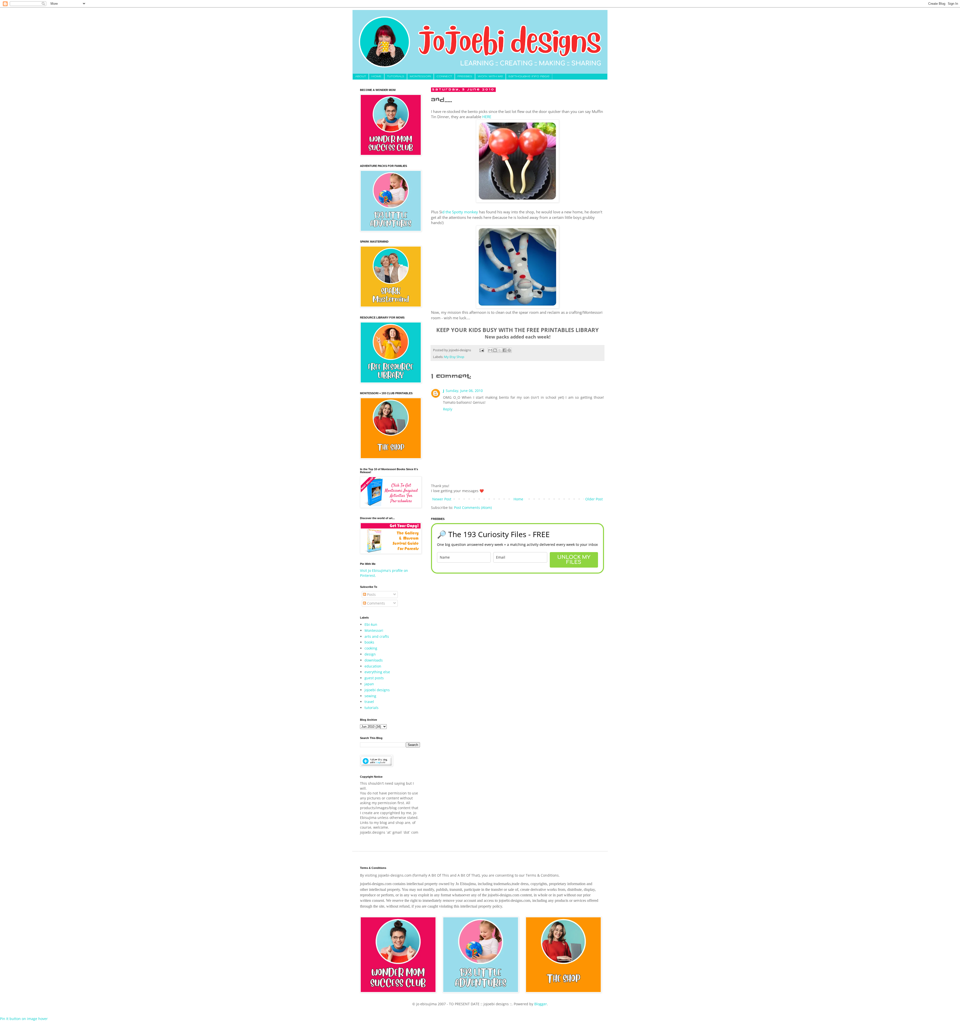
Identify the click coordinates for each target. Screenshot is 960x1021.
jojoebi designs (377, 689)
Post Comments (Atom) (473, 507)
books (369, 642)
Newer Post (441, 499)
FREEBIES (465, 76)
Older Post (594, 499)
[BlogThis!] (495, 350)
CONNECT (444, 76)
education (372, 666)
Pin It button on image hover (24, 1018)
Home (518, 499)
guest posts (374, 678)
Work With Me (490, 76)
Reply (447, 409)
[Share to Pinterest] (509, 350)
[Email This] (490, 350)
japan (369, 683)
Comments (375, 603)
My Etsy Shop (454, 357)
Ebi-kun (370, 624)
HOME (377, 76)
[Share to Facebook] (504, 350)
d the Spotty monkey (460, 212)
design (370, 654)
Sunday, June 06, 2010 (464, 390)
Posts (371, 594)
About (360, 76)
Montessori (373, 630)
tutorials (371, 707)
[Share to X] (499, 350)
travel (369, 701)
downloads (373, 660)
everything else (377, 672)
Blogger (540, 1004)
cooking (370, 648)
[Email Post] (481, 350)
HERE (486, 116)
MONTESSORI (420, 76)
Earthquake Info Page (529, 76)
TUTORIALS (395, 76)
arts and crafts (376, 636)
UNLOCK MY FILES (573, 559)
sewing (370, 695)
